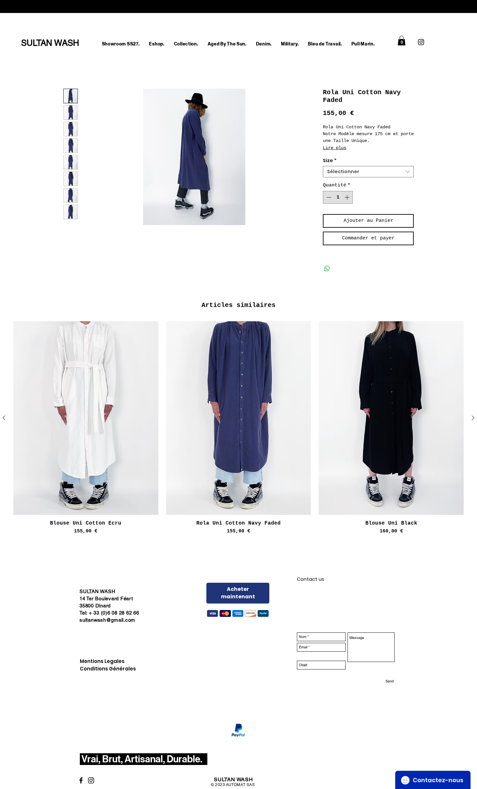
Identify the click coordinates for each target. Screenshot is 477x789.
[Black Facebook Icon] (81, 780)
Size (329, 160)
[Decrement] (328, 197)
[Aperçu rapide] (85, 418)
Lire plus (334, 147)
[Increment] (347, 197)
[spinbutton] (338, 197)
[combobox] (368, 171)
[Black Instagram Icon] (421, 42)
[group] (238, 428)
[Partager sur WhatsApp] (327, 269)
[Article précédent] (4, 418)
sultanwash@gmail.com (107, 620)
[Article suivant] (473, 418)
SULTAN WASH (233, 779)
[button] (156, 44)
